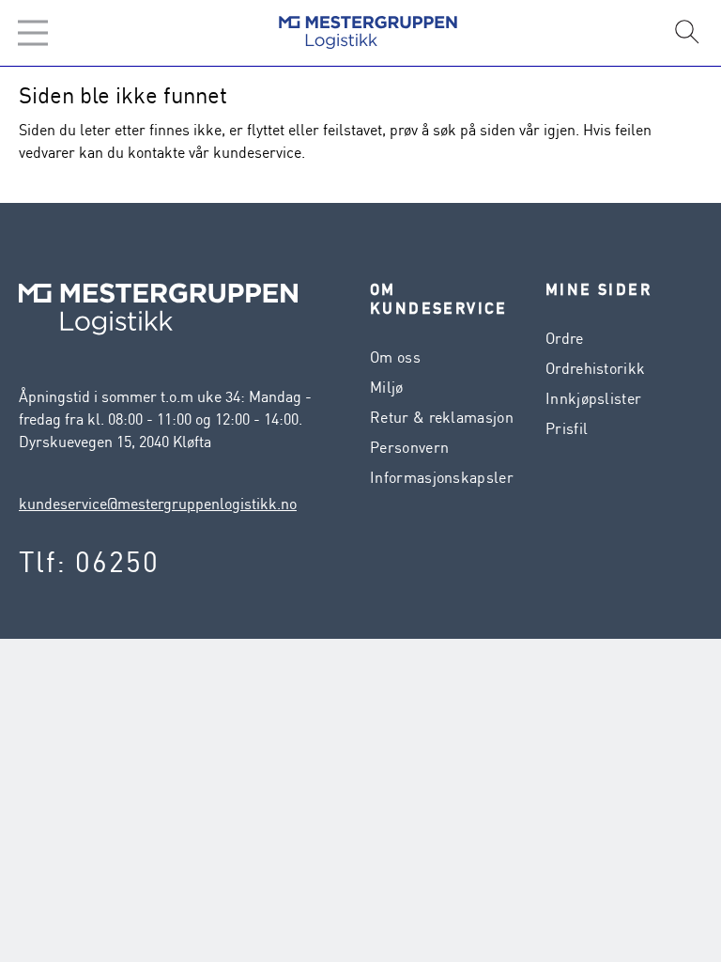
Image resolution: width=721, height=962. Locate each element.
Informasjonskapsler (442, 477)
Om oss (395, 357)
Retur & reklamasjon (442, 417)
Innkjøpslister (593, 398)
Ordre (564, 338)
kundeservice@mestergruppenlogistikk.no (158, 503)
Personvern (409, 447)
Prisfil (566, 428)
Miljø (387, 387)
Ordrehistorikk (595, 368)
